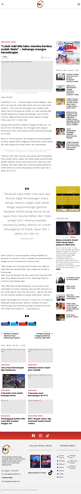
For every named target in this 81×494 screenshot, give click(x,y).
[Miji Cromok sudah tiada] (60, 288)
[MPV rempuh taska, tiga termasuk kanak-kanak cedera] (40, 407)
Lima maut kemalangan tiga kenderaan (12, 368)
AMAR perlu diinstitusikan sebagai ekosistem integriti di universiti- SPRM (72, 90)
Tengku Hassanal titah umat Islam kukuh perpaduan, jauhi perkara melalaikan (73, 145)
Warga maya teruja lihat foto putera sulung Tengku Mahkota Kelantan (72, 307)
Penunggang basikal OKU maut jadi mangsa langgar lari (13, 421)
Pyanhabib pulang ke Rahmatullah (73, 278)
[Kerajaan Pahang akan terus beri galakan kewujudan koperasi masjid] (60, 76)
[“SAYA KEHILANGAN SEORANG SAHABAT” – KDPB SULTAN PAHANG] (60, 131)
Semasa (40, 416)
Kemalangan (5, 364)
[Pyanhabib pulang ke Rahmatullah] (60, 280)
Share (3, 63)
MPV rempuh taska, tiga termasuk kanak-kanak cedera (39, 421)
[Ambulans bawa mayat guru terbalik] (40, 356)
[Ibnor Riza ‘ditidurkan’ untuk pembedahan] (60, 297)
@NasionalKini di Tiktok (37, 473)
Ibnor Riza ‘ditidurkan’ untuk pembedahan (73, 296)
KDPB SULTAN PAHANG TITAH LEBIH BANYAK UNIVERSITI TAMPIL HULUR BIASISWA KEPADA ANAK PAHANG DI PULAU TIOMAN (73, 118)
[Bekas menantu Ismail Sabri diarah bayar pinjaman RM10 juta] (68, 228)
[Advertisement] (40, 23)
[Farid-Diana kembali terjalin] (60, 317)
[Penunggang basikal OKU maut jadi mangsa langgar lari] (13, 407)
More (58, 269)
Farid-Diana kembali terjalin (72, 316)
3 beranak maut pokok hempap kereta (12, 394)
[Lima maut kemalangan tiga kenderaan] (13, 356)
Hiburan (73, 237)
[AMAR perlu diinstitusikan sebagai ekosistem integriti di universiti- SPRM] (60, 88)
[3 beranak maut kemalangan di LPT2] (40, 381)
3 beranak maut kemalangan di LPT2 (38, 394)
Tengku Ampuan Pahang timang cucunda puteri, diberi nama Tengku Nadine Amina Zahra (72, 103)
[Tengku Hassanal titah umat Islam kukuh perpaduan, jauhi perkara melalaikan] (60, 144)
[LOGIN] (79, 4)
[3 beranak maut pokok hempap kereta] (13, 381)
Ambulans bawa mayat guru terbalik (39, 368)
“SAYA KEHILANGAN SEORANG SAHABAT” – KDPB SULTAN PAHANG (71, 133)
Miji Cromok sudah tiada (70, 287)
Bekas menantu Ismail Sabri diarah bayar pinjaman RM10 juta (67, 242)
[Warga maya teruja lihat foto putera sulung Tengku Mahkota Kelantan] (60, 306)
